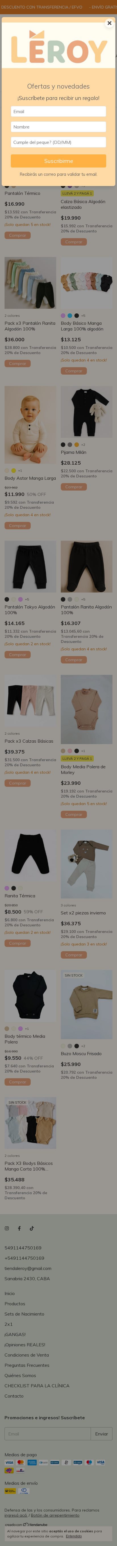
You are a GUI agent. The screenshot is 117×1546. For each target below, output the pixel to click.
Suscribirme (58, 161)
